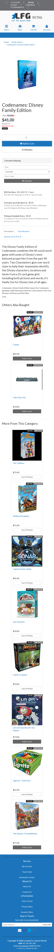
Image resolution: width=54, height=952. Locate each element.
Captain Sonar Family (22, 569)
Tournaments (17, 7)
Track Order (27, 872)
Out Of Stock (27, 477)
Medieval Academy (21, 516)
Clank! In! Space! (20, 675)
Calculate (28, 181)
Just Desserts (19, 622)
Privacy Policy (27, 906)
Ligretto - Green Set (21, 780)
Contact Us (27, 892)
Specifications (24, 231)
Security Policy (27, 912)
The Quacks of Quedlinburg (25, 833)
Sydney (13, 5)
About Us (27, 886)
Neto (35, 948)
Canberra (30, 5)
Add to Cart (28, 143)
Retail (31, 2)
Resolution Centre (27, 877)
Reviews (7, 237)
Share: (5, 116)
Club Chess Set (19, 397)
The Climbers (18, 463)
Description (9, 231)
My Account (27, 866)
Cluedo (16, 344)
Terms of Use (27, 901)
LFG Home (15, 2)
